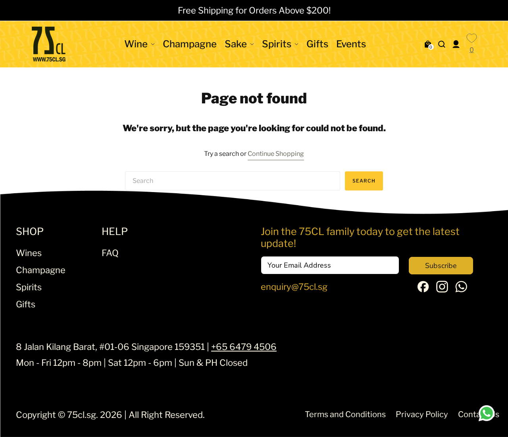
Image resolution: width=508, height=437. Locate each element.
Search (363, 181)
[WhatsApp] (461, 289)
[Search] (441, 44)
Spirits (276, 44)
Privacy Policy (422, 414)
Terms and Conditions (345, 414)
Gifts (317, 44)
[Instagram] (442, 289)
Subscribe (441, 265)
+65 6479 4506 (244, 347)
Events (351, 44)
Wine (136, 44)
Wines (29, 253)
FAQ (110, 253)
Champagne (190, 44)
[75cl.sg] (48, 44)
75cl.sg (81, 415)
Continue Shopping (276, 153)
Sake (236, 44)
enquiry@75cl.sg (294, 287)
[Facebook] (423, 289)
